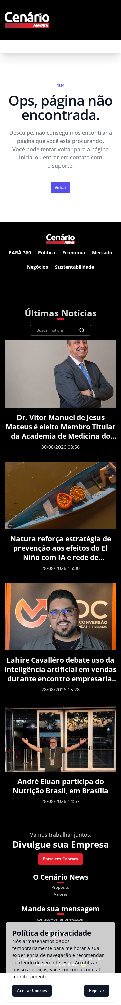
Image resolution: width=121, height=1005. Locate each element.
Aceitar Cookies (32, 990)
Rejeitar (96, 990)
